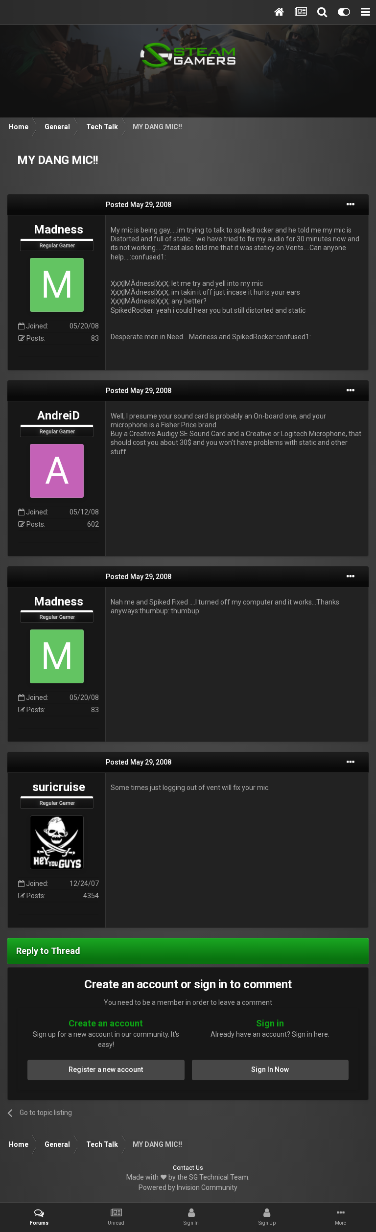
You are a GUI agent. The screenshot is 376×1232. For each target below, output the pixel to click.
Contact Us (188, 1167)
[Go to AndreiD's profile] (57, 471)
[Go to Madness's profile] (57, 285)
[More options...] (350, 204)
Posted (138, 205)
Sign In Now (270, 1069)
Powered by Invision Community (188, 1187)
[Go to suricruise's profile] (57, 842)
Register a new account (106, 1069)
